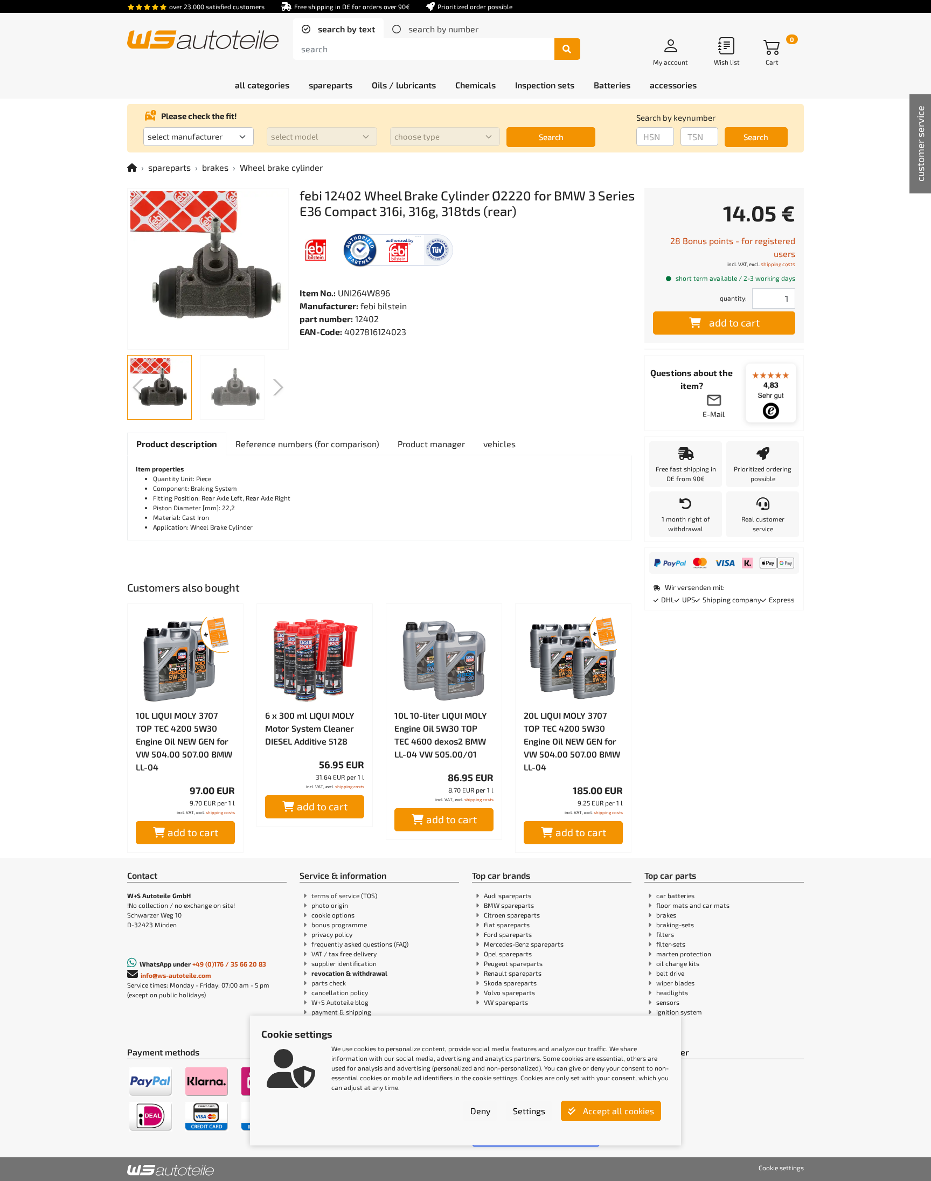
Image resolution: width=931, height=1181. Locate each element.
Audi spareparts (507, 895)
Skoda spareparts (510, 983)
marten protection (683, 953)
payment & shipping (341, 1012)
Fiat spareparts (507, 924)
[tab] (338, 29)
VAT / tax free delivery (344, 953)
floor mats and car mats (692, 905)
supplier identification (344, 963)
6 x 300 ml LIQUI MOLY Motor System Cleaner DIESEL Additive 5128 (310, 728)
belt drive (670, 973)
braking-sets (675, 924)
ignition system (679, 1012)
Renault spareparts (512, 973)
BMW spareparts (509, 905)
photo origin (329, 905)
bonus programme (339, 924)
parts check (328, 983)
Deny (480, 1111)
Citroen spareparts (512, 915)
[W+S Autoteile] (203, 41)
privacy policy (331, 934)
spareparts (169, 167)
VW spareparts (506, 1002)
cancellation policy (339, 992)
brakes (215, 167)
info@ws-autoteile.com (176, 975)
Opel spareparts (508, 953)
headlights (672, 992)
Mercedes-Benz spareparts (524, 944)
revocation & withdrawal (349, 973)
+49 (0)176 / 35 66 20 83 (229, 964)
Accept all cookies (617, 1111)
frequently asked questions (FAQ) (359, 944)
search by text (345, 29)
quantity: (733, 298)
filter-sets (670, 944)
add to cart (193, 832)
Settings (529, 1111)
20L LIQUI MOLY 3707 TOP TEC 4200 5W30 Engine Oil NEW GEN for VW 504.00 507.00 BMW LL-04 (572, 741)
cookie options (333, 915)
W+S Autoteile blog (340, 1002)
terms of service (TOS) (344, 895)
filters (665, 934)
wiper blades (675, 983)
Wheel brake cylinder (281, 167)
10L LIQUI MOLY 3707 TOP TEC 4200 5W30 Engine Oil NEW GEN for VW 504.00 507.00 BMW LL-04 (184, 741)
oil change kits (677, 963)
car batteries (675, 895)
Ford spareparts (508, 934)
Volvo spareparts (509, 992)
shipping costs (220, 812)
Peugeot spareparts (513, 963)
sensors (667, 1002)
